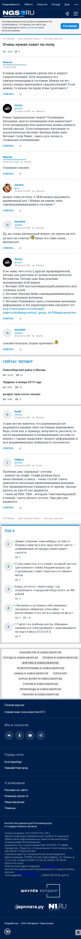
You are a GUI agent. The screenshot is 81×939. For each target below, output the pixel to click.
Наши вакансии (14, 802)
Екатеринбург (13, 762)
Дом (67, 4)
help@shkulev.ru (31, 875)
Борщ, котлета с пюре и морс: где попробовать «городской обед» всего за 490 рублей (45, 590)
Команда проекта (16, 796)
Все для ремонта (53, 39)
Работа (28, 4)
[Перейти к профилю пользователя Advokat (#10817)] (7, 187)
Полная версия (14, 705)
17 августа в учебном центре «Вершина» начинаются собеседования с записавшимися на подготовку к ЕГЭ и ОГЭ (45, 627)
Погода (56, 4)
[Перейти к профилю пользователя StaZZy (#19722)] (7, 108)
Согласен (70, 26)
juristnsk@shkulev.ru (26, 872)
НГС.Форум (8, 39)
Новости (42, 4)
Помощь (10, 808)
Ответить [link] (8, 94)
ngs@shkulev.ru (49, 866)
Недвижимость (11, 4)
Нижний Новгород (16, 768)
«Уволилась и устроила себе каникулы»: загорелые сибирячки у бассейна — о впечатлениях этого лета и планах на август (44, 609)
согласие (32, 27)
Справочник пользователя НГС (25, 712)
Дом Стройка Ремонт (29, 39)
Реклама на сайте (16, 790)
